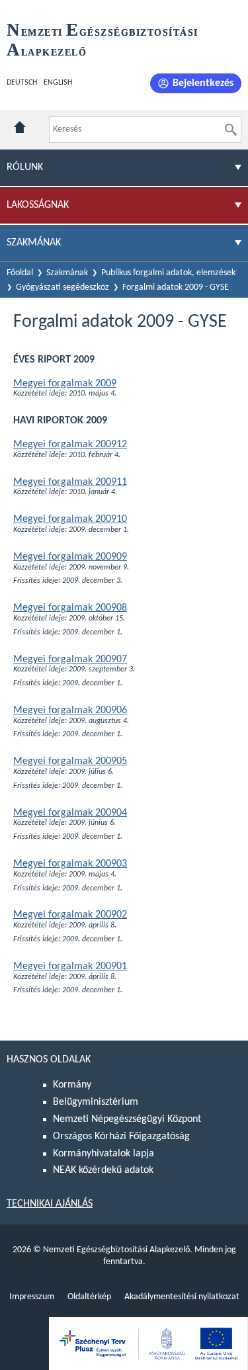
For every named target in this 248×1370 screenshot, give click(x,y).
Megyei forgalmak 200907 (70, 659)
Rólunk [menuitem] (25, 167)
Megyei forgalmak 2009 (64, 383)
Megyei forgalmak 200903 (70, 864)
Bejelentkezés (203, 83)
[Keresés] (231, 129)
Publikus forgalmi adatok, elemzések (168, 273)
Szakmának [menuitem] (34, 242)
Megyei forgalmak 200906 (70, 710)
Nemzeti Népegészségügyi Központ (127, 1119)
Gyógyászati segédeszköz (62, 287)
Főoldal (20, 273)
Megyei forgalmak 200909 (70, 557)
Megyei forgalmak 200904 (70, 813)
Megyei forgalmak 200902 (70, 915)
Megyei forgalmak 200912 (70, 444)
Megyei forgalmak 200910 (70, 519)
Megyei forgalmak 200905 (70, 761)
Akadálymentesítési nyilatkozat (181, 1297)
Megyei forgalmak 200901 (70, 966)
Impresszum (31, 1297)
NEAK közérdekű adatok (103, 1170)
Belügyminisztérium (95, 1102)
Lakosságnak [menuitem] (38, 205)
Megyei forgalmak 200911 (70, 482)
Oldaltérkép (89, 1297)
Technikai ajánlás (50, 1204)
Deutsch (22, 83)
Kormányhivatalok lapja (103, 1153)
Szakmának (67, 273)
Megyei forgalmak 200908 (70, 608)
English (58, 83)
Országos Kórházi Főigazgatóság (121, 1136)
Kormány (72, 1085)
